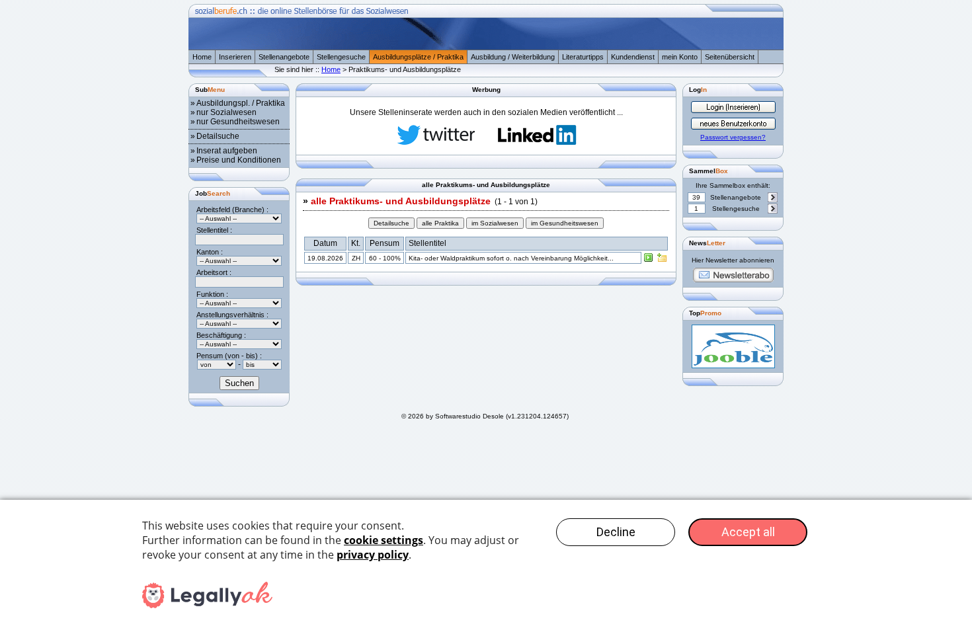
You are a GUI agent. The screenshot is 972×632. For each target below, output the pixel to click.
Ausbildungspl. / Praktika (240, 103)
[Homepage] (486, 47)
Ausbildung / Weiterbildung (513, 57)
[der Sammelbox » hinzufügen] (662, 260)
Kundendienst (633, 57)
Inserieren (235, 57)
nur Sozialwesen (226, 112)
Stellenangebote (284, 57)
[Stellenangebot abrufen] (648, 260)
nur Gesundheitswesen (238, 121)
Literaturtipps (583, 57)
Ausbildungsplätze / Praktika (418, 57)
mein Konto (680, 57)
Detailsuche (217, 136)
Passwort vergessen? (733, 137)
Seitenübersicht (729, 57)
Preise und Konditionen (238, 160)
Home (202, 57)
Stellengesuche (341, 57)
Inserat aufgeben (226, 150)
